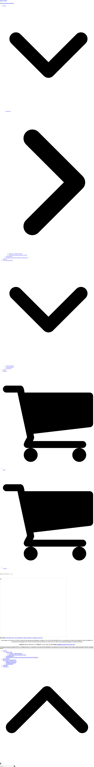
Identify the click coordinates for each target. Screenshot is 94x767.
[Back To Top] (47, 762)
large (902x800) (18, 637)
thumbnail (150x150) (38, 637)
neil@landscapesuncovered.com (66, 644)
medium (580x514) (27, 637)
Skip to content (3, 0)
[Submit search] (14, 766)
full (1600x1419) (10, 637)
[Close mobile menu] (0, 763)
